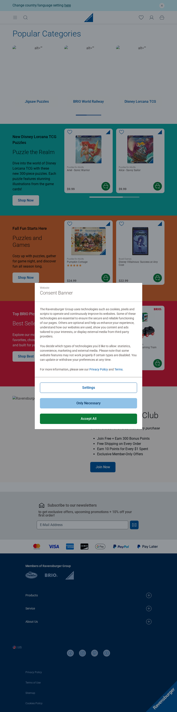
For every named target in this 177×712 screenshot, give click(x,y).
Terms (118, 369)
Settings (88, 388)
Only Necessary (88, 403)
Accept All (88, 419)
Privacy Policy (98, 369)
